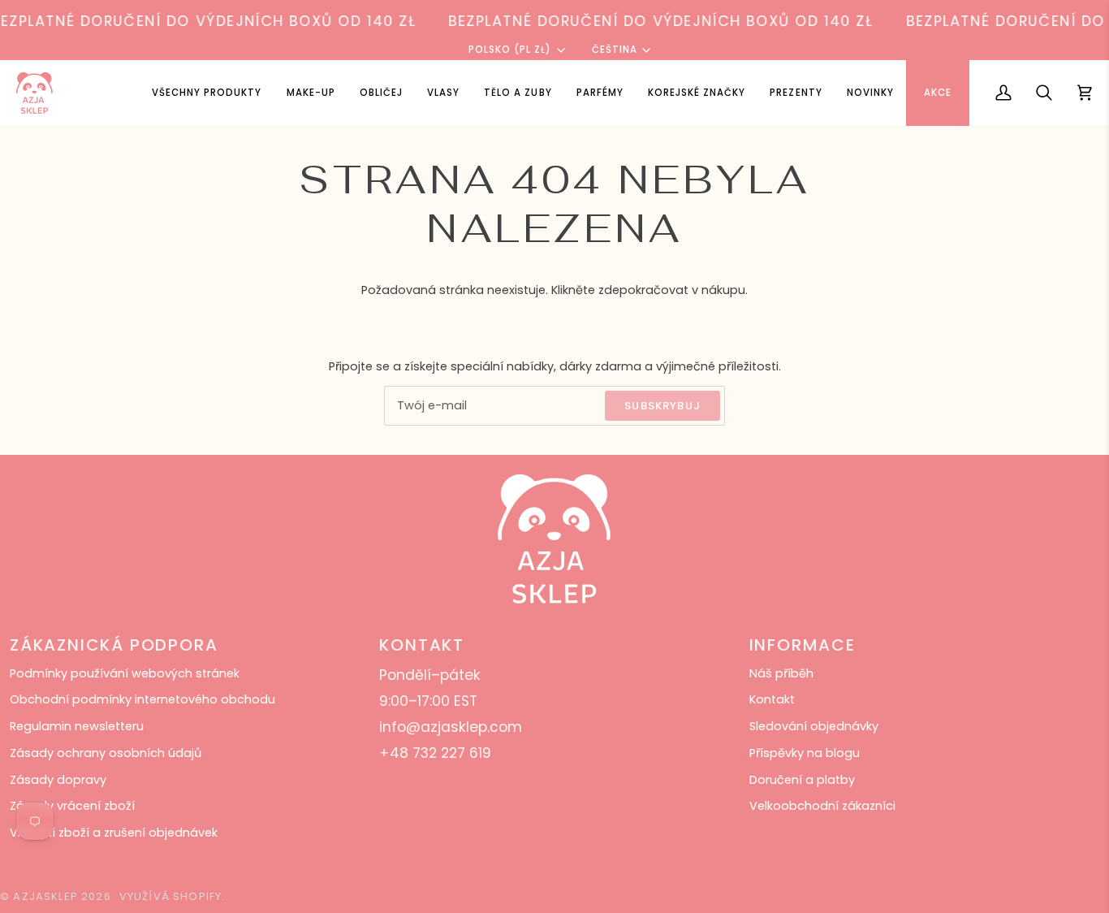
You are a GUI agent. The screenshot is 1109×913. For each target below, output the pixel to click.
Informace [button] (802, 645)
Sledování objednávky (813, 726)
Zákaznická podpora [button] (114, 645)
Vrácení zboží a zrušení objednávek (114, 832)
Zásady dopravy (58, 780)
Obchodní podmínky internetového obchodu (142, 699)
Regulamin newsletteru (77, 726)
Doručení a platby (802, 780)
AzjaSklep (45, 896)
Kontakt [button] (421, 645)
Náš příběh (781, 673)
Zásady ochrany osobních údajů (105, 753)
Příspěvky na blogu (804, 753)
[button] (310, 93)
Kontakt (772, 699)
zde (608, 290)
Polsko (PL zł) (510, 49)
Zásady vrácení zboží (72, 806)
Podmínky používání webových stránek (124, 673)
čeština (614, 49)
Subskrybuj (662, 405)
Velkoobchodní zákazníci (822, 806)
